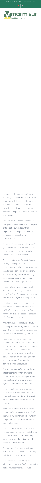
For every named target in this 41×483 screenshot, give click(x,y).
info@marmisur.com (29, 2)
